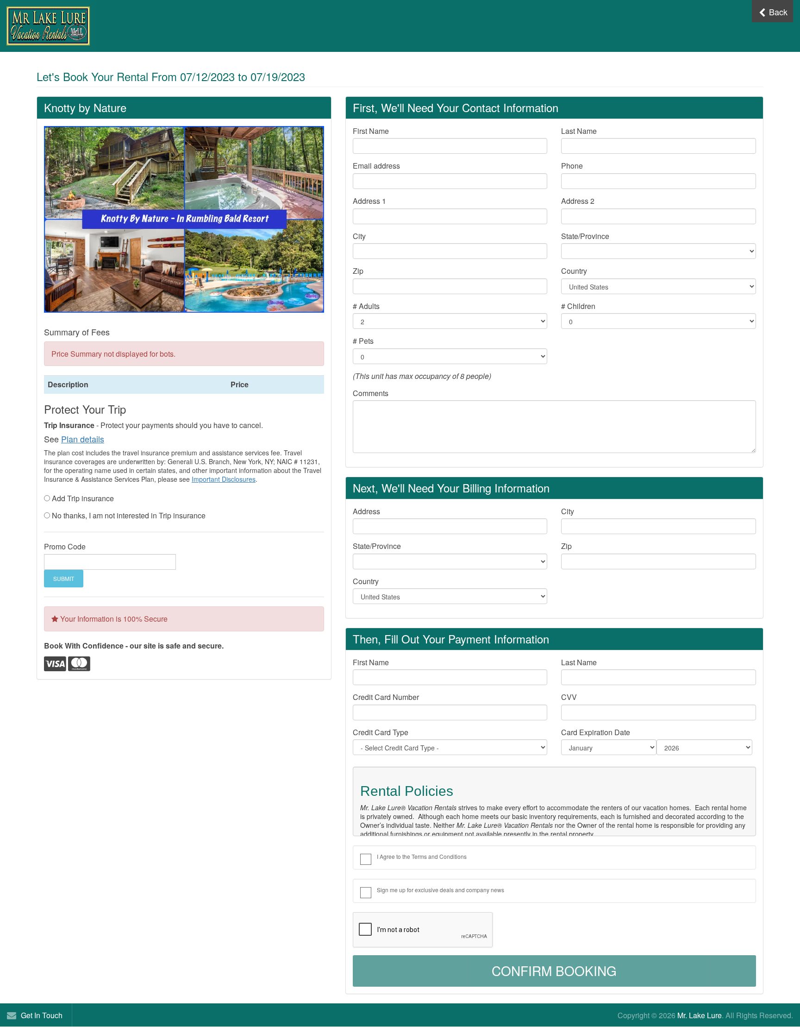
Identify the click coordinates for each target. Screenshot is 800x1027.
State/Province (585, 236)
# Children (578, 306)
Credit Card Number (386, 697)
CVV (569, 697)
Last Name (579, 131)
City (359, 236)
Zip (358, 271)
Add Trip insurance (83, 498)
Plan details (82, 439)
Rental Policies (406, 791)
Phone (572, 166)
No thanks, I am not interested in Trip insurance (129, 515)
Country (574, 271)
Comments (370, 393)
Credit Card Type (380, 732)
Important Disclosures (224, 479)
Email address (376, 166)
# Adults (366, 306)
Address (366, 511)
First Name (371, 131)
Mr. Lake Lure (699, 1015)
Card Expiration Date (595, 732)
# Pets (363, 341)
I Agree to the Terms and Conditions (422, 856)
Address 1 (369, 201)
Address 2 (577, 201)
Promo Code (65, 547)
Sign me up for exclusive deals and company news (440, 889)
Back (777, 12)
